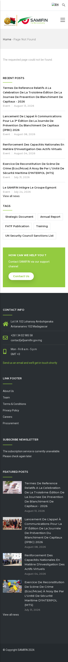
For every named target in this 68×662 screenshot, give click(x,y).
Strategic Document (19, 216)
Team (6, 397)
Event (6, 105)
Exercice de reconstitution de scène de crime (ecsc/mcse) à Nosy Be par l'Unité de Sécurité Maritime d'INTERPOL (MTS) (33, 168)
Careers (7, 416)
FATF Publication (17, 226)
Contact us (21, 276)
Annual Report (50, 216)
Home (7, 39)
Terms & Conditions (14, 403)
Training (42, 226)
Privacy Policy (11, 410)
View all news (11, 196)
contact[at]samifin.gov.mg (26, 340)
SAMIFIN (23, 649)
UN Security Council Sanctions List (29, 235)
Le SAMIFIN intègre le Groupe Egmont (29, 187)
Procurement (11, 423)
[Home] (25, 20)
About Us (8, 391)
